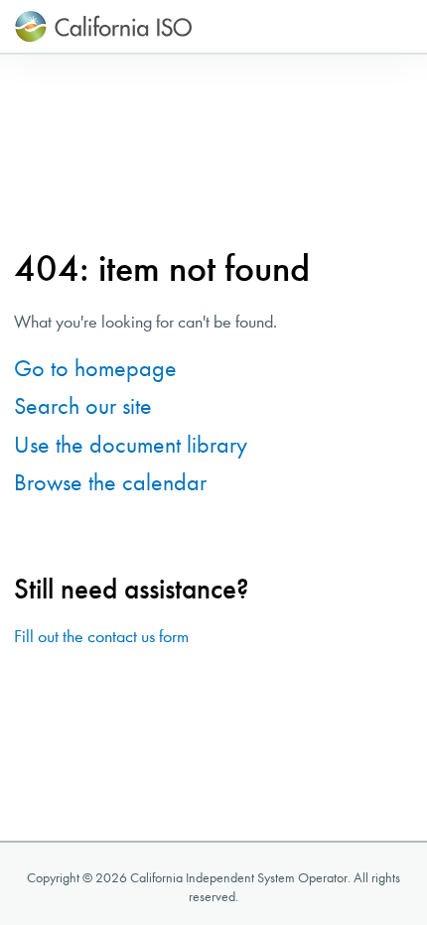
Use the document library (130, 445)
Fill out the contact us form (101, 636)
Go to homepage (95, 368)
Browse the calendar (110, 482)
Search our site (83, 406)
